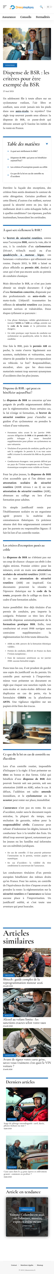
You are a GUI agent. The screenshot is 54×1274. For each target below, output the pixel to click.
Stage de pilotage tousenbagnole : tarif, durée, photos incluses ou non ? (24, 1124)
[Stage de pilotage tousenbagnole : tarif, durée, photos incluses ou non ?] (27, 1104)
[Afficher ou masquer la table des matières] (44, 144)
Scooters (10, 65)
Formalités (9, 1055)
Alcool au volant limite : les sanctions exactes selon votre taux (24, 1021)
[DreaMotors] (21, 7)
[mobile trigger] (5, 7)
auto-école (22, 111)
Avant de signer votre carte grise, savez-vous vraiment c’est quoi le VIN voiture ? (27, 1062)
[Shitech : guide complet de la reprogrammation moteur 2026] (27, 962)
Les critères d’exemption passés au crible (28, 167)
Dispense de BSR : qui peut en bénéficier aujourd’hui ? (28, 159)
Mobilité (8, 1015)
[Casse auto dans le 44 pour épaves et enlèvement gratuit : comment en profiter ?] (27, 1152)
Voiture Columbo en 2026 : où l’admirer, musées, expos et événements (27, 1218)
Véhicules (9, 975)
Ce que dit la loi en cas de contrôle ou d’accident (27, 175)
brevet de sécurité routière (24, 237)
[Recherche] (41, 6)
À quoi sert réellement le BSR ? (24, 151)
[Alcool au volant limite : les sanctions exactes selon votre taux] (27, 1002)
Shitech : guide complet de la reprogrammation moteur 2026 (23, 981)
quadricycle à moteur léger (23, 254)
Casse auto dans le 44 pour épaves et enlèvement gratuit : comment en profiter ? (25, 1172)
